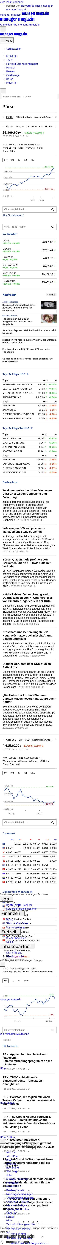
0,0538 (9, 878)
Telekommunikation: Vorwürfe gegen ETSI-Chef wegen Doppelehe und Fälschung (27, 494)
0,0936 (36, 869)
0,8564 (36, 844)
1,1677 (9, 856)
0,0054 (9, 852)
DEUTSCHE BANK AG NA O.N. (18, 389)
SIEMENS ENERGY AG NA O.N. (18, 414)
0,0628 (17, 878)
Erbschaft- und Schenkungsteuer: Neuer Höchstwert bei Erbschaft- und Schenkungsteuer (27, 635)
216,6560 (27, 856)
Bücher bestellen (16, 937)
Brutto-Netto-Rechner (19, 904)
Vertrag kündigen (16, 1205)
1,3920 (53, 848)
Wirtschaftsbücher (17, 923)
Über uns (11, 1212)
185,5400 (27, 844)
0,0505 (45, 878)
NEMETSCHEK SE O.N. (14, 472)
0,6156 (9, 865)
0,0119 (18, 873)
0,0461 (36, 878)
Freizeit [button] (9, 931)
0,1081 (36, 882)
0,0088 (53, 852)
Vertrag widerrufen (17, 1209)
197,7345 (27, 861)
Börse (9, 919)
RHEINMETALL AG (12, 397)
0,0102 (9, 873)
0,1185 (45, 882)
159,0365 (27, 848)
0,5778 (45, 865)
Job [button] (5, 899)
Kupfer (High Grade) (42, 740)
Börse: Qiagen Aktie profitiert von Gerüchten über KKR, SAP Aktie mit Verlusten (27, 563)
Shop (9, 1160)
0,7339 (36, 848)
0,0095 (45, 873)
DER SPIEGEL (14, 952)
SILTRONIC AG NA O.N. (14, 468)
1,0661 (9, 861)
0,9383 (45, 844)
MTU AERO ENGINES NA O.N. (18, 393)
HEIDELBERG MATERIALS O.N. (19, 384)
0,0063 (17, 852)
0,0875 (53, 878)
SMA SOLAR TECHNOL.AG (16, 464)
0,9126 (36, 861)
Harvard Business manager (37, 5)
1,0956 (45, 856)
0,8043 (45, 848)
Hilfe (9, 1220)
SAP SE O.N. (9, 405)
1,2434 (17, 861)
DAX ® (9, 126)
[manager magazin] (13, 35)
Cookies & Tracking (17, 1201)
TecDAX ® (31, 126)
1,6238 (53, 844)
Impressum (12, 1182)
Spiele (10, 941)
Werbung (11, 1171)
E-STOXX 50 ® (46, 126)
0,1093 (9, 869)
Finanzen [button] (11, 913)
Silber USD (24, 740)
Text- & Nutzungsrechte (20, 1224)
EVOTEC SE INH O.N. (14, 442)
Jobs (9, 1175)
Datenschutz (13, 1186)
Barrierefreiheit (15, 1190)
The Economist (15, 956)
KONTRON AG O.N (12, 451)
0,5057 (45, 852)
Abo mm (11, 1152)
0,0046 (36, 852)
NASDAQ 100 (9, 273)
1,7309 (53, 861)
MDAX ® (19, 126)
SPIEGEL (11, 1163)
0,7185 (17, 865)
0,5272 (36, 865)
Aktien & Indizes (24, 117)
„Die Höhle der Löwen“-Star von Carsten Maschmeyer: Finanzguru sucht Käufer (29, 699)
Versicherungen (15, 927)
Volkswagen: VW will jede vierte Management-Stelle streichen (24, 530)
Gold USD (11, 740)
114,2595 (27, 865)
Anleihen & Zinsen (43, 117)
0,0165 (53, 873)
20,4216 (28, 869)
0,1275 (17, 869)
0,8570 (9, 848)
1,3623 (17, 856)
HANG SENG (9, 281)
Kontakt (10, 1216)
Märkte (9, 117)
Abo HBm (12, 1156)
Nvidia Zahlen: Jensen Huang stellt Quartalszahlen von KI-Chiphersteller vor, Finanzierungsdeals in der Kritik (27, 598)
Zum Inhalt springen (11, 1)
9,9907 (28, 878)
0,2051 (53, 882)
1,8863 (28, 873)
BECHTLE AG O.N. (12, 438)
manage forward (16, 9)
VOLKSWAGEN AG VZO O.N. (17, 418)
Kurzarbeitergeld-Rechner (21, 908)
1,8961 (53, 856)
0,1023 (45, 869)
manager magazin (12, 96)
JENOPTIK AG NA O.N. (14, 447)
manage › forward (17, 1178)
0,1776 (53, 869)
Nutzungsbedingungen (19, 1194)
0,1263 (9, 882)
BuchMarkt (12, 1167)
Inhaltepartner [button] (16, 946)
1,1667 (17, 844)
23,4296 (28, 882)
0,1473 (17, 882)
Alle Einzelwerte (12, 215)
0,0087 (36, 873)
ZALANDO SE (9, 410)
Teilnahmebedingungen (20, 1197)
